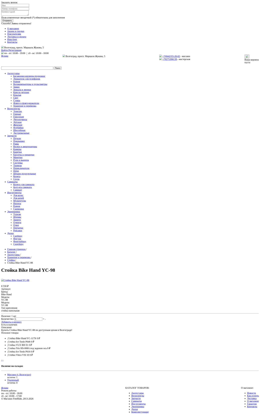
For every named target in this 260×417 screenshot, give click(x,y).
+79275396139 (169, 59)
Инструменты (138, 404)
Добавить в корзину (11, 322)
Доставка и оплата (16, 36)
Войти (4, 50)
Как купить (253, 395)
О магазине (13, 28)
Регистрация (14, 50)
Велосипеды (137, 395)
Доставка (252, 398)
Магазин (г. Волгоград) (19, 374)
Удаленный (13, 380)
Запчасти (136, 398)
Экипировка (137, 406)
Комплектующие (140, 412)
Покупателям (14, 34)
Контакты (12, 42)
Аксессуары (137, 393)
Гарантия (252, 404)
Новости (251, 393)
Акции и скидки (15, 31)
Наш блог (12, 39)
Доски (134, 409)
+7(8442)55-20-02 (171, 56)
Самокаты (136, 401)
